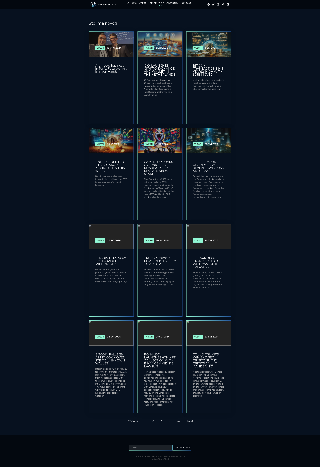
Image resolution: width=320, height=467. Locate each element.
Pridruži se (157, 3)
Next (190, 421)
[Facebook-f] (222, 4)
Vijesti (143, 3)
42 (178, 421)
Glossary (172, 3)
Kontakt (186, 3)
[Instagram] (218, 4)
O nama (131, 3)
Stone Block (107, 4)
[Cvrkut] (213, 4)
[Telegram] (208, 4)
